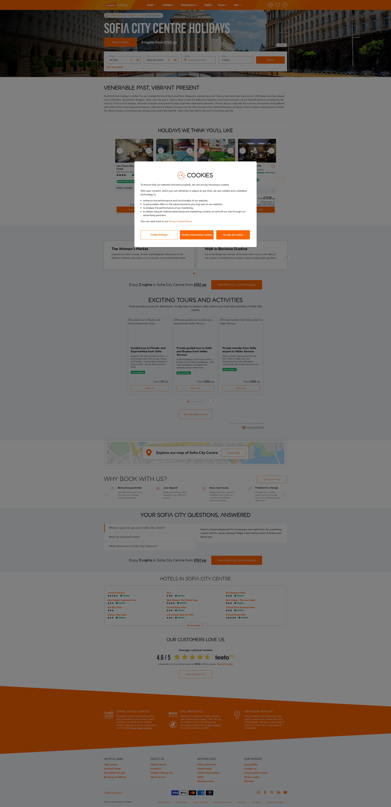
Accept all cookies (233, 234)
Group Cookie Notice (180, 221)
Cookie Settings (159, 234)
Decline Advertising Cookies (196, 234)
